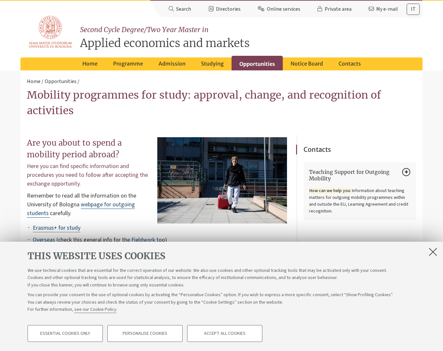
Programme (128, 63)
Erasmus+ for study (56, 228)
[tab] (413, 9)
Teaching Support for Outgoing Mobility (349, 175)
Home (90, 63)
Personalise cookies (145, 333)
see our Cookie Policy (95, 309)
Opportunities (257, 64)
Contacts (350, 63)
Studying (212, 63)
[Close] (433, 252)
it (413, 9)
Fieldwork (143, 240)
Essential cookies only (65, 333)
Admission (172, 63)
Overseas (44, 240)
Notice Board (307, 63)
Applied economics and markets (165, 38)
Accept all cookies (224, 333)
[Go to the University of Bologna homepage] (51, 32)
